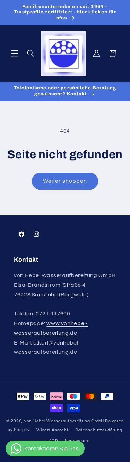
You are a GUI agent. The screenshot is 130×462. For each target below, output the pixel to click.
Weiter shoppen (65, 181)
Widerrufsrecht (52, 430)
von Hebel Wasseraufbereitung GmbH (64, 421)
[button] (15, 54)
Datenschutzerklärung (98, 430)
